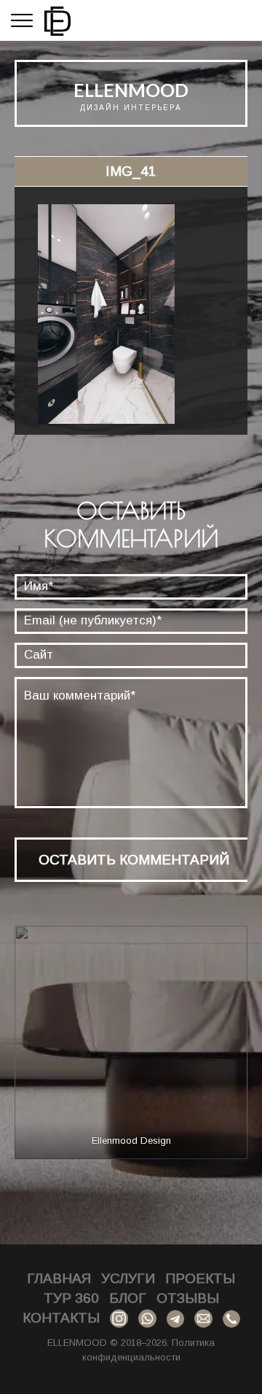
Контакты (61, 1317)
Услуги (128, 1278)
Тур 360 (71, 1298)
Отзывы (187, 1298)
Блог (127, 1298)
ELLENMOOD (131, 90)
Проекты (200, 1278)
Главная (59, 1278)
